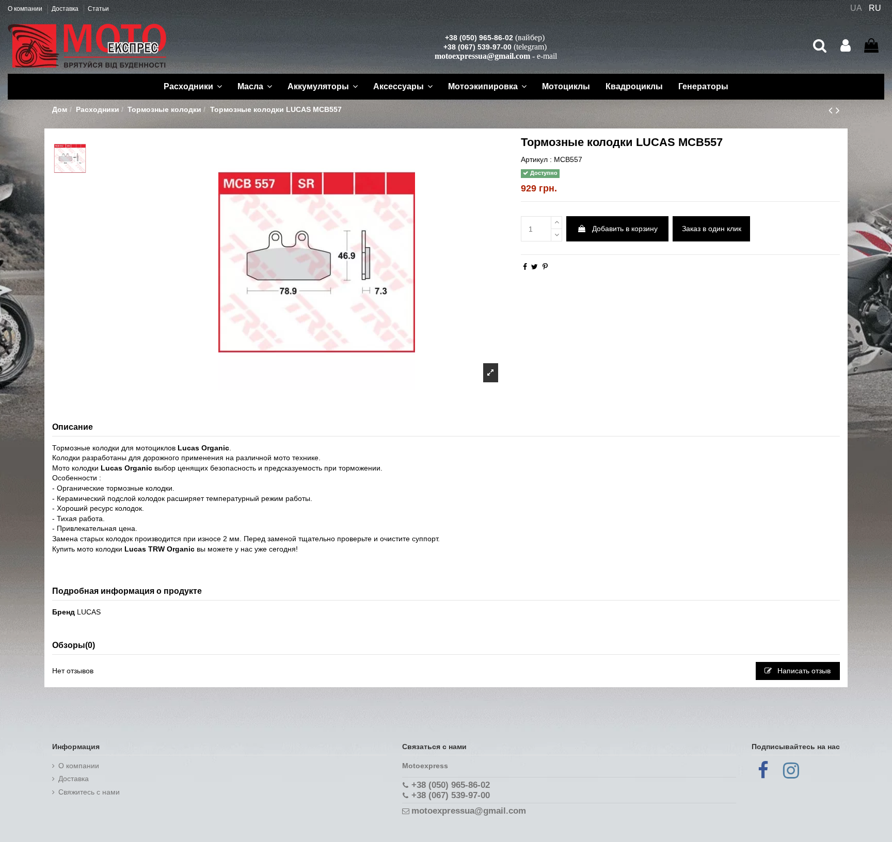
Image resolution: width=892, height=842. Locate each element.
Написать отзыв (803, 671)
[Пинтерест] (545, 267)
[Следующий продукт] (838, 110)
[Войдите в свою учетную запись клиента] (845, 46)
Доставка (66, 8)
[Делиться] (525, 267)
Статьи (98, 8)
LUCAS (89, 612)
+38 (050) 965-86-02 (479, 38)
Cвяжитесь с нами (89, 792)
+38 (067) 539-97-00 (477, 47)
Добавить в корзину (625, 228)
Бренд (63, 612)
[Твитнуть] (534, 267)
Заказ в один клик (711, 228)
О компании (26, 8)
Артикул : (536, 159)
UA (856, 8)
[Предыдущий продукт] (832, 110)
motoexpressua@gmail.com (482, 56)
